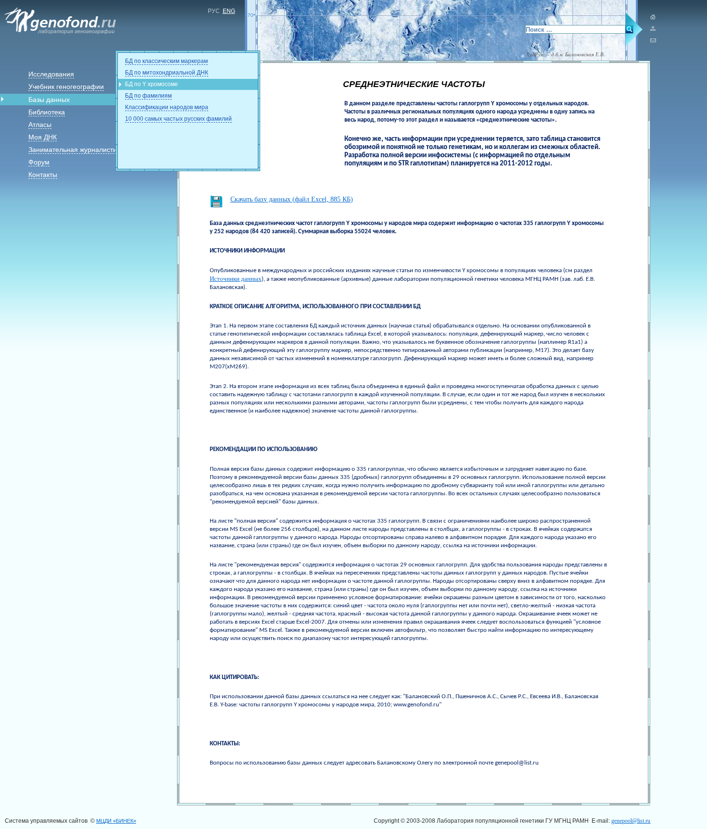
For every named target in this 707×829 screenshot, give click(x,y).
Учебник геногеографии (66, 86)
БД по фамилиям (148, 95)
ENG (229, 11)
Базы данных (49, 99)
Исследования (51, 74)
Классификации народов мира (166, 107)
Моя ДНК (42, 137)
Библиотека (46, 112)
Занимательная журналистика (76, 149)
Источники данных (236, 278)
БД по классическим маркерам (166, 61)
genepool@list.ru (630, 820)
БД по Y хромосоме (151, 84)
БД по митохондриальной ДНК (166, 72)
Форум (39, 162)
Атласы (39, 124)
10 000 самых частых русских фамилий (178, 118)
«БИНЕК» (116, 821)
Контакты (42, 174)
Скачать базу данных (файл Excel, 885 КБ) (291, 199)
